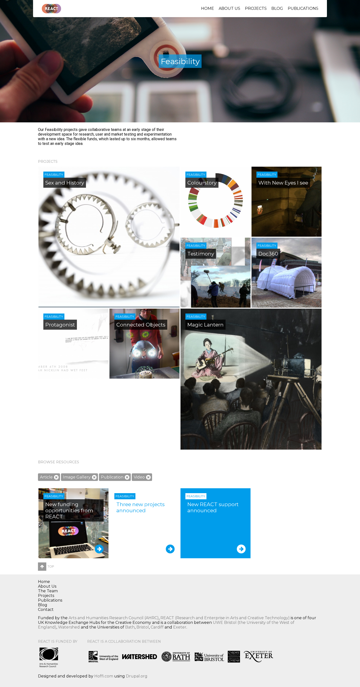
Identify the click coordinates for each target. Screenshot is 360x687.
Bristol (142, 627)
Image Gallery (77, 477)
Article (46, 477)
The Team (48, 591)
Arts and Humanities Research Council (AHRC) (114, 618)
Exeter (179, 627)
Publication (112, 477)
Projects (256, 8)
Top (51, 566)
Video (139, 477)
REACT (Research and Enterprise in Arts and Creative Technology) (225, 618)
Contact (46, 609)
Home (207, 8)
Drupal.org (136, 676)
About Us (229, 8)
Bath (130, 627)
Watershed (69, 627)
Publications (303, 8)
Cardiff (157, 627)
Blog (277, 8)
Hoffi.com (103, 676)
